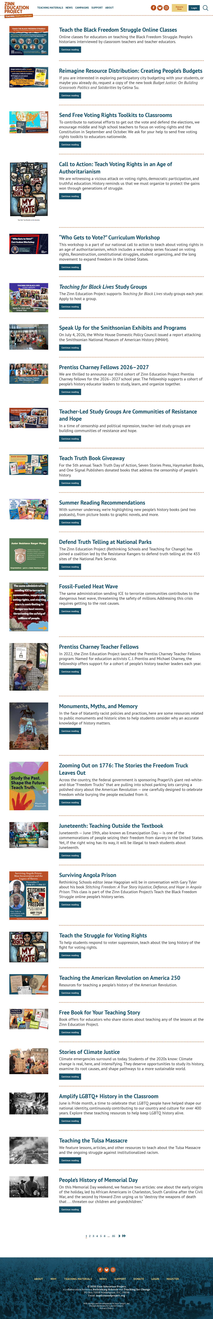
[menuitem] (50, 7)
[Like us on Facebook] (100, 1270)
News (69, 7)
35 (113, 1236)
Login (194, 8)
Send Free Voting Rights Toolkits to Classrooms (115, 115)
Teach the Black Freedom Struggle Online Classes (118, 29)
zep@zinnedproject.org (110, 1295)
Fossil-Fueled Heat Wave (88, 586)
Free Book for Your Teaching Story (99, 1012)
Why (54, 1279)
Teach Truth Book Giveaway (92, 458)
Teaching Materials (50, 7)
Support (97, 7)
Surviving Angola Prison (87, 875)
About (109, 7)
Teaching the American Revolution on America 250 (119, 977)
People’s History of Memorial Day (98, 1179)
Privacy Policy (106, 1308)
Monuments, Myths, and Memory (98, 706)
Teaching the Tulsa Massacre (93, 1140)
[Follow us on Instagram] (113, 1270)
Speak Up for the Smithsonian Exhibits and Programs (122, 327)
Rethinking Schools (105, 1289)
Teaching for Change (137, 1289)
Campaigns (82, 7)
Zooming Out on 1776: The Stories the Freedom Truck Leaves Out (123, 769)
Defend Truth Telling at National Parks (105, 541)
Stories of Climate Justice (89, 1051)
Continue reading (70, 49)
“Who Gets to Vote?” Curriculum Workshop (109, 237)
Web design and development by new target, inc (106, 1303)
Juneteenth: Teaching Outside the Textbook (111, 825)
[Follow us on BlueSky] (106, 1270)
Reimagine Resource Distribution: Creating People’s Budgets (130, 70)
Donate (138, 1279)
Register (173, 1279)
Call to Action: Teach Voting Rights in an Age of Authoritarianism (115, 167)
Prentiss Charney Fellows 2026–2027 (104, 367)
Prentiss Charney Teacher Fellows (99, 646)
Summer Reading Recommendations (102, 502)
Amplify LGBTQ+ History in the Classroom (108, 1096)
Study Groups (103, 286)
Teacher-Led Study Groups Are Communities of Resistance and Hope (128, 415)
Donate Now (179, 7)
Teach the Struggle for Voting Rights (103, 935)
